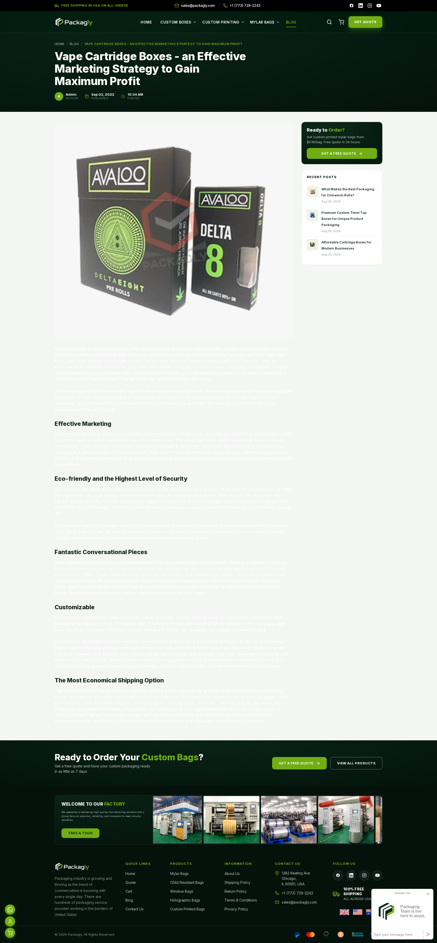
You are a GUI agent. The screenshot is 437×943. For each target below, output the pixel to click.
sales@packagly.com (299, 902)
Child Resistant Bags (187, 882)
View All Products (356, 763)
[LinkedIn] (360, 5)
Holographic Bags (185, 900)
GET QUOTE (365, 22)
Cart (128, 891)
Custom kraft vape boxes (173, 531)
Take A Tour (80, 833)
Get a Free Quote (338, 153)
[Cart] (341, 22)
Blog (291, 22)
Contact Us (134, 909)
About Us (232, 873)
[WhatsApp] (10, 910)
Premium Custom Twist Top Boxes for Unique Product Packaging (343, 219)
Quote (130, 882)
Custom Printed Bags (187, 909)
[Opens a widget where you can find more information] (402, 914)
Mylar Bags (262, 22)
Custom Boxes (175, 22)
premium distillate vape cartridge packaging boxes (167, 495)
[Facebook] (351, 5)
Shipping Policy (237, 882)
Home (146, 22)
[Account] (10, 922)
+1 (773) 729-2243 (297, 893)
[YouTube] (378, 5)
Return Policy (236, 891)
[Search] (329, 22)
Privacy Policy (236, 909)
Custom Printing (220, 22)
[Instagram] (369, 5)
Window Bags (181, 891)
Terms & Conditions (241, 900)
